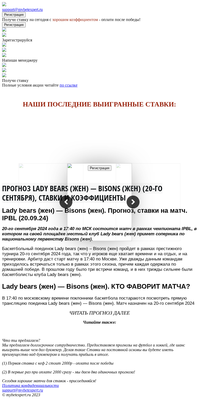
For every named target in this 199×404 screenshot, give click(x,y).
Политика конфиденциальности (30, 385)
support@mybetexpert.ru (22, 9)
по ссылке (68, 85)
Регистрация (14, 15)
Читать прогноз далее (99, 313)
